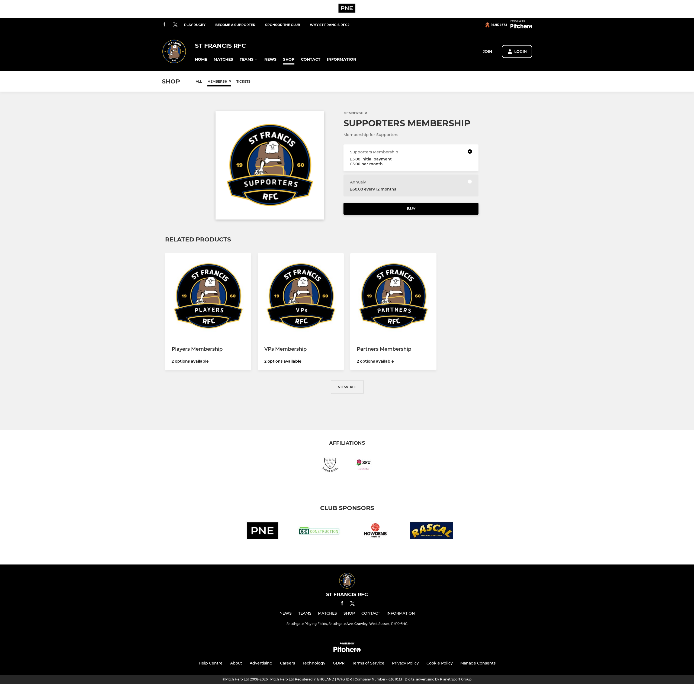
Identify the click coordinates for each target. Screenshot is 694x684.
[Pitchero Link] (521, 27)
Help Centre (211, 663)
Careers (287, 663)
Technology (314, 663)
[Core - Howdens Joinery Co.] (375, 531)
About (236, 663)
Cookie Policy (439, 663)
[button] (201, 59)
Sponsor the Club (282, 25)
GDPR (339, 663)
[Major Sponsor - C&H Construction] (318, 531)
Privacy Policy (405, 663)
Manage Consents (478, 663)
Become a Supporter (235, 25)
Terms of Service (368, 663)
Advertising (261, 663)
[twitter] (175, 25)
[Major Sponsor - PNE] (347, 9)
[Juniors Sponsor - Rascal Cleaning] (431, 531)
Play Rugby (194, 25)
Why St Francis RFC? (329, 25)
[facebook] (164, 24)
